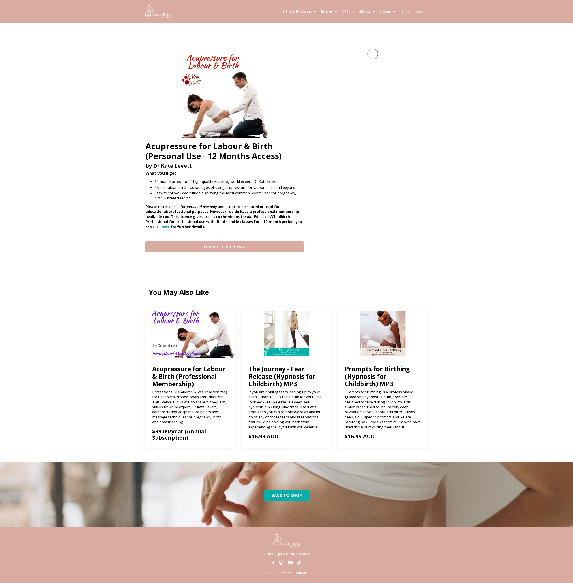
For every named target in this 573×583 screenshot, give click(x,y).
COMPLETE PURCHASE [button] (224, 247)
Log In (420, 11)
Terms (270, 573)
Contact (302, 573)
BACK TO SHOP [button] (286, 495)
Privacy (285, 573)
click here (161, 226)
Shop (405, 11)
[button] (224, 245)
